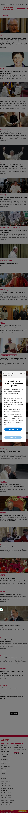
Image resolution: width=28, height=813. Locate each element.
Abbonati (22, 373)
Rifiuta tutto (13, 437)
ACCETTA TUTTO (13, 429)
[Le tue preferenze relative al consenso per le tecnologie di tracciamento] (1, 609)
